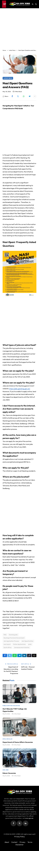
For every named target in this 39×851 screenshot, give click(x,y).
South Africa (8, 647)
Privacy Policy (19, 837)
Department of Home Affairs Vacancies (18, 742)
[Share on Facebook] (12, 96)
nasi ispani (7, 644)
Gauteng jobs (13, 634)
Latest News (8, 78)
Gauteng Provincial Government (14, 638)
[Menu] (4, 4)
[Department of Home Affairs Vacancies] (19, 726)
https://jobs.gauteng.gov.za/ (19, 389)
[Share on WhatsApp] (24, 96)
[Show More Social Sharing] (34, 96)
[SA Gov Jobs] (19, 4)
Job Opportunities (27, 641)
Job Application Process (11, 641)
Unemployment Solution (21, 647)
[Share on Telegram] (29, 96)
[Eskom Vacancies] (19, 757)
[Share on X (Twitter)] (18, 96)
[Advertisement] (19, 27)
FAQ (5, 634)
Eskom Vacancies (9, 773)
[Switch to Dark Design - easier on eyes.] (36, 4)
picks (30, 644)
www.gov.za (29, 818)
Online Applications (19, 644)
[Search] (33, 4)
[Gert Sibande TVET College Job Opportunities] (19, 693)
